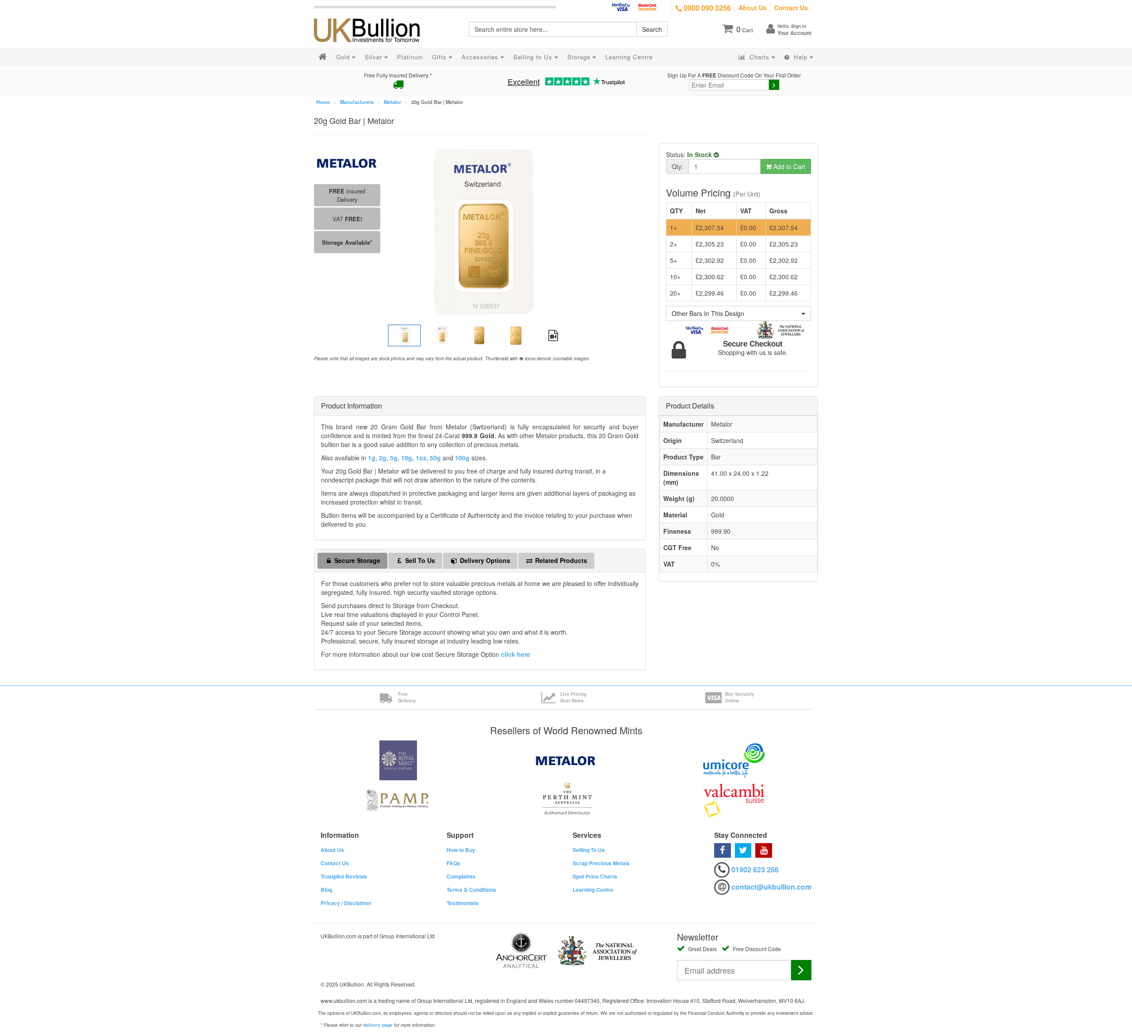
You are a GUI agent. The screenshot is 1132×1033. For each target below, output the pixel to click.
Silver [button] (374, 57)
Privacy (330, 903)
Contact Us (791, 7)
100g (462, 457)
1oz (421, 457)
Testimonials (462, 903)
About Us (752, 7)
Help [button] (801, 57)
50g (435, 457)
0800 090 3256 (706, 8)
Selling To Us (589, 850)
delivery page (378, 1025)
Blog (326, 890)
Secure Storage (356, 560)
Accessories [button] (481, 57)
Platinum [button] (410, 57)
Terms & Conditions (471, 890)
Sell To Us (419, 560)
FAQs (453, 863)
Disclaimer (357, 903)
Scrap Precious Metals (601, 863)
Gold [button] (344, 57)
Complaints (461, 876)
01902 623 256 (755, 869)
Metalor (392, 101)
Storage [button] (580, 57)
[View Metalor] (347, 162)
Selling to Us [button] (534, 57)
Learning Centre (593, 890)
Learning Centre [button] (629, 57)
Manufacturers (357, 101)
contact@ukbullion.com (771, 887)
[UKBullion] (372, 16)
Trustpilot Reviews (344, 876)
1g (371, 457)
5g (394, 457)
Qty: (677, 166)
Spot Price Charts (595, 876)
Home (323, 101)
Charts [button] (759, 57)
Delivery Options (484, 560)
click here (515, 654)
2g (382, 457)
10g (406, 457)
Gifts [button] (440, 57)
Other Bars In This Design (708, 313)
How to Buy (461, 850)
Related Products (560, 560)
